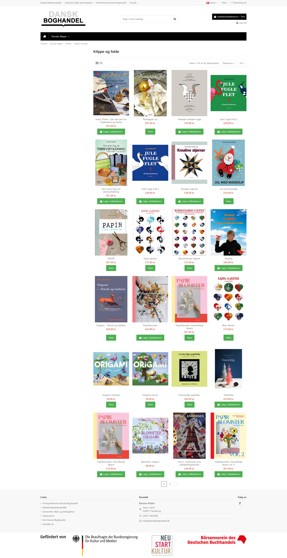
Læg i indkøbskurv (113, 131)
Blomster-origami (150, 461)
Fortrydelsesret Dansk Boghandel (111, 3)
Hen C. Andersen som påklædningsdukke (189, 463)
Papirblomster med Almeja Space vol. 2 (228, 463)
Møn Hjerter (228, 325)
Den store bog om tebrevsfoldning (111, 190)
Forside (133, 3)
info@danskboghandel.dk (156, 520)
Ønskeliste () (240, 3)
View (150, 131)
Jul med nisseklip (229, 189)
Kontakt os (48, 524)
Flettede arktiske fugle (189, 119)
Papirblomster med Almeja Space (189, 327)
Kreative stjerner (189, 189)
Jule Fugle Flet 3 (228, 119)
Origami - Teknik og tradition (111, 325)
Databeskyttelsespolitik (51, 3)
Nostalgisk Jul (150, 119)
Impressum (48, 515)
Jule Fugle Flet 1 (150, 189)
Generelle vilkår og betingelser (79, 3)
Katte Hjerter (150, 258)
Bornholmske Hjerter (189, 258)
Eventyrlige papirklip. (189, 395)
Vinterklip (228, 395)
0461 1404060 (150, 515)
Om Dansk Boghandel (54, 520)
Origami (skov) (150, 395)
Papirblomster (150, 325)
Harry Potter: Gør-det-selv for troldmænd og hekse (111, 120)
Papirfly (229, 258)
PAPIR (111, 258)
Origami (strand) (111, 395)
